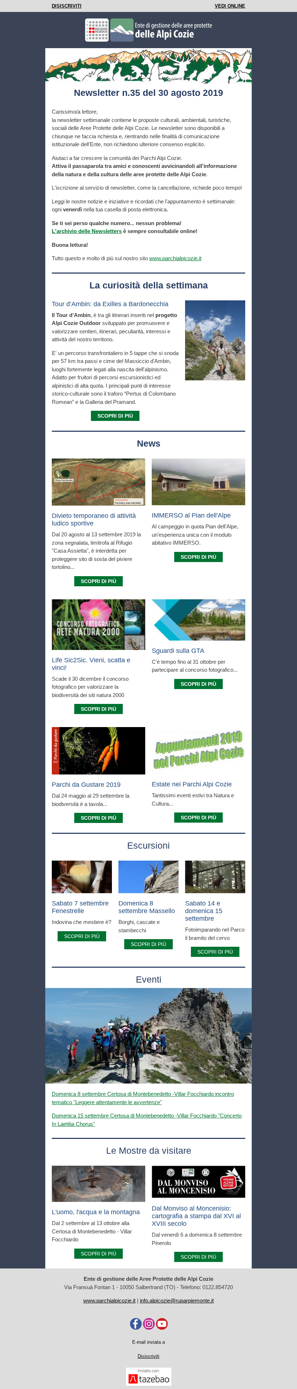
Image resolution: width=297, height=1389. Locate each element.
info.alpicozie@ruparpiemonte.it (177, 1300)
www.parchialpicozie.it (175, 258)
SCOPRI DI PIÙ (82, 936)
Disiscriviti (148, 1356)
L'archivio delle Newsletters (87, 231)
